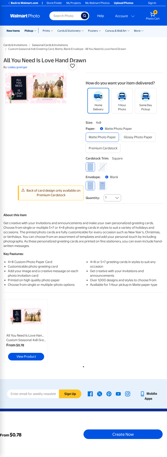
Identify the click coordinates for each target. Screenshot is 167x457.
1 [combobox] (105, 197)
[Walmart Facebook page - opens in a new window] (90, 394)
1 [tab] (82, 366)
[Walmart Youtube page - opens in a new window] (118, 394)
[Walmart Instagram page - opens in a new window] (127, 394)
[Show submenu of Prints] (52, 30)
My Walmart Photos (97, 3)
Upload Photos (123, 3)
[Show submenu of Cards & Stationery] (82, 30)
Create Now (123, 434)
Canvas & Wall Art (116, 30)
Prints (46, 30)
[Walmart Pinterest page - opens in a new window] (109, 394)
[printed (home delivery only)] (102, 185)
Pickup (29, 30)
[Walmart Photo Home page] (25, 15)
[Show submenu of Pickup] (36, 30)
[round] (102, 167)
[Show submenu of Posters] (100, 30)
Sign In (152, 3)
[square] (90, 167)
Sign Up (70, 394)
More (137, 30)
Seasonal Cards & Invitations (50, 45)
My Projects (73, 3)
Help (100, 16)
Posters (93, 30)
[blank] (90, 185)
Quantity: (93, 198)
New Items (13, 30)
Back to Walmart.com (24, 3)
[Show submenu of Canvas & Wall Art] (128, 30)
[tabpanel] (30, 330)
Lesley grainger (17, 67)
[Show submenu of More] (142, 30)
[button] (72, 66)
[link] (26, 331)
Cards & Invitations (15, 45)
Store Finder (54, 3)
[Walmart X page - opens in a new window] (99, 394)
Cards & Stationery (69, 30)
